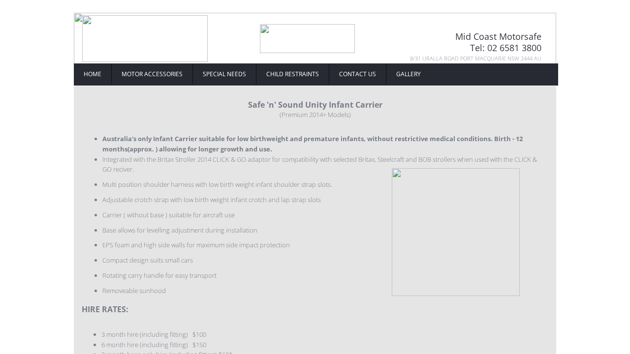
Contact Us (357, 74)
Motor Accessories (152, 74)
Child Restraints (292, 74)
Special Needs (224, 74)
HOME (92, 74)
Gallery (408, 74)
